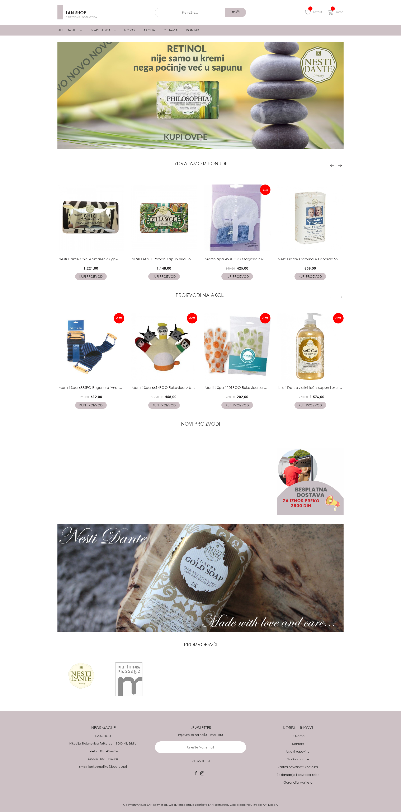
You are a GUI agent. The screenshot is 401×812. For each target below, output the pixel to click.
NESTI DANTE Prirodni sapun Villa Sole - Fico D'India (174, 259)
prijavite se (200, 761)
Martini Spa (101, 30)
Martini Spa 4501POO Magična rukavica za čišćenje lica (253, 259)
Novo (129, 30)
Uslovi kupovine (298, 751)
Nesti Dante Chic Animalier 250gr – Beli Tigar (95, 259)
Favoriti (316, 11)
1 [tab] (200, 139)
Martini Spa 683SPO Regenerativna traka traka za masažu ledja (112, 387)
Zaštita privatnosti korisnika (298, 767)
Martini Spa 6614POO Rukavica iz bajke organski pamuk (179, 387)
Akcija (149, 30)
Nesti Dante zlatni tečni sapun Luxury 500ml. (315, 387)
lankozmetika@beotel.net (107, 766)
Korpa (338, 11)
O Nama (171, 30)
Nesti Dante (67, 30)
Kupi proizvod (91, 276)
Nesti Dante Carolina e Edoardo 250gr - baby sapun (323, 259)
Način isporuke (298, 759)
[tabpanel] (200, 95)
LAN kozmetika (157, 804)
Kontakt (193, 30)
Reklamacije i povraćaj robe (298, 774)
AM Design (270, 804)
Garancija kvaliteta (297, 782)
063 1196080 (109, 759)
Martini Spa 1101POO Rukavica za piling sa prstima (248, 387)
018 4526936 (109, 751)
